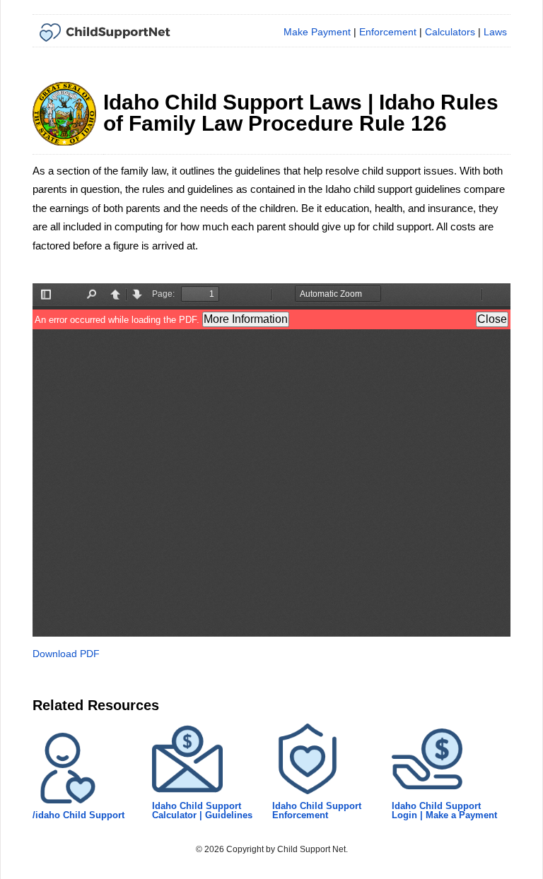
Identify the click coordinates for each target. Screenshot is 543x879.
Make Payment (317, 31)
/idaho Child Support (78, 815)
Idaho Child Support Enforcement (316, 810)
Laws (495, 31)
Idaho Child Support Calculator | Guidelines (202, 810)
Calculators (450, 31)
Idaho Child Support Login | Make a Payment (444, 810)
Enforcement (387, 31)
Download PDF (66, 653)
